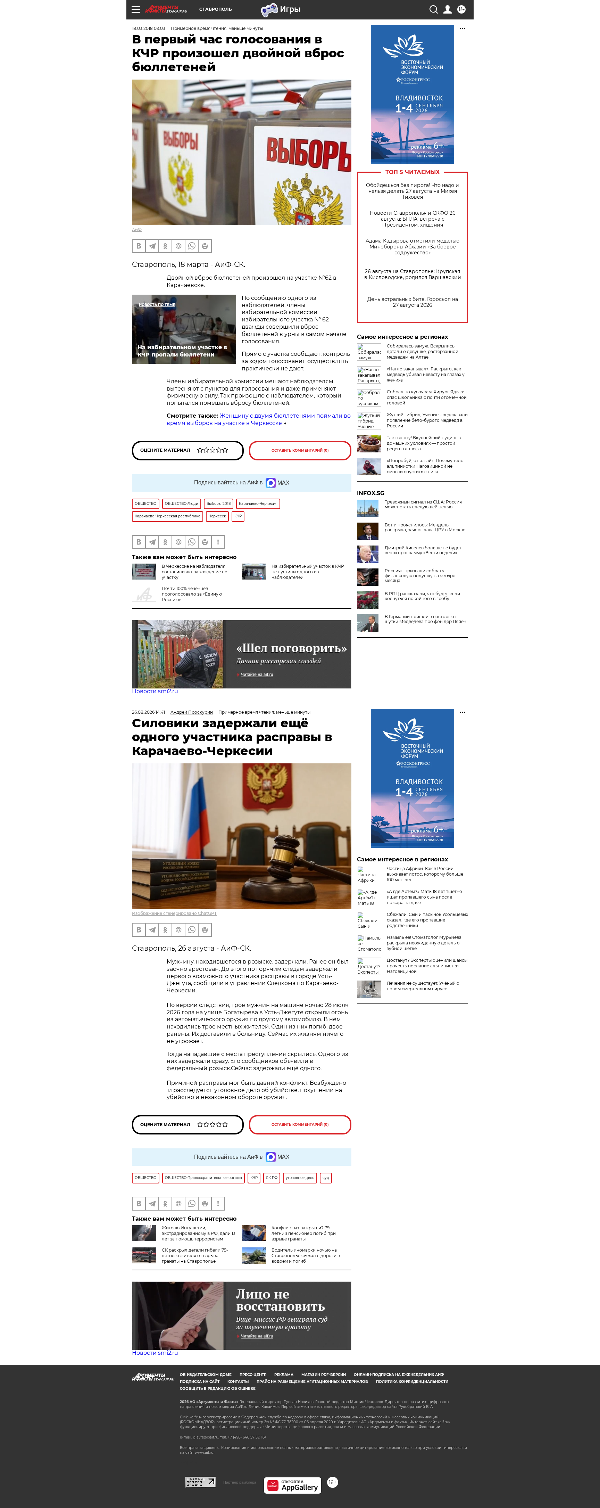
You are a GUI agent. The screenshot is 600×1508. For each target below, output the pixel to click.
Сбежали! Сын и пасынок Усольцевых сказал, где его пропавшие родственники (427, 920)
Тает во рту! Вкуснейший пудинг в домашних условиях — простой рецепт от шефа (424, 443)
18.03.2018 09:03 (148, 28)
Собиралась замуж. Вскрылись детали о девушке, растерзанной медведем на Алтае (422, 351)
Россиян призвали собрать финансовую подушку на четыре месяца (420, 575)
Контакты (238, 1381)
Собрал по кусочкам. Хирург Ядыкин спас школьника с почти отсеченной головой (427, 397)
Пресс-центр (253, 1374)
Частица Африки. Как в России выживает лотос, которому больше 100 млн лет (425, 874)
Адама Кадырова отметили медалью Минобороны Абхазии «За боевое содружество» (412, 247)
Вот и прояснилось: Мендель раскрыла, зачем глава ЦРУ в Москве (425, 527)
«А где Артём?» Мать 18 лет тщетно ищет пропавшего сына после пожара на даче (424, 897)
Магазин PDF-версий (323, 1374)
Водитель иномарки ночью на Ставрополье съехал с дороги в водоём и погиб (306, 1255)
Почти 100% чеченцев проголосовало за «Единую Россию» (192, 594)
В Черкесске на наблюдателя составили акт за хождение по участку (194, 572)
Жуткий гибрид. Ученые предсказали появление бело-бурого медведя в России (427, 420)
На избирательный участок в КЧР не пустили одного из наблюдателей (308, 572)
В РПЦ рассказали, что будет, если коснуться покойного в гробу (422, 596)
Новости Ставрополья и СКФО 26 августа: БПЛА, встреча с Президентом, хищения (413, 219)
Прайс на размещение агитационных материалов (312, 1381)
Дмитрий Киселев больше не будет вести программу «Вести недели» (423, 550)
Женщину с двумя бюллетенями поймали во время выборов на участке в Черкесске (259, 419)
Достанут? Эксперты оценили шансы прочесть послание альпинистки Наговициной (427, 966)
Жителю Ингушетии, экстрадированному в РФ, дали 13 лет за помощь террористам (198, 1233)
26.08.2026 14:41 (148, 712)
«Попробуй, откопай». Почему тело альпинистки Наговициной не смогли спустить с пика (425, 466)
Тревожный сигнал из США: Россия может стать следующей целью (423, 504)
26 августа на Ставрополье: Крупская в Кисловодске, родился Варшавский (412, 274)
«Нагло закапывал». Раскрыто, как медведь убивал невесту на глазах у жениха (426, 374)
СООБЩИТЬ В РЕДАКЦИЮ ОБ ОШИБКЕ (218, 1388)
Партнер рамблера (239, 1482)
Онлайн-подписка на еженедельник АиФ (399, 1374)
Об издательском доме (206, 1374)
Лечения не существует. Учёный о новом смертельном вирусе (423, 986)
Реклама (283, 1374)
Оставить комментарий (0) (300, 450)
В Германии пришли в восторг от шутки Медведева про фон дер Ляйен (425, 619)
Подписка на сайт (199, 1381)
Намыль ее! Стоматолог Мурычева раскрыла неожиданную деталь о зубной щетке (424, 943)
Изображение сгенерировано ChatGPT (174, 913)
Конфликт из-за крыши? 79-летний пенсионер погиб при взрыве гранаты (304, 1233)
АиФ (137, 229)
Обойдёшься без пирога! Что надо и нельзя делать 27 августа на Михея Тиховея (412, 191)
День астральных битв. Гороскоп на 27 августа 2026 (412, 302)
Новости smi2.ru (155, 691)
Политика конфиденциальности (412, 1381)
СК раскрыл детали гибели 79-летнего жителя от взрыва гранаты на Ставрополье (195, 1255)
